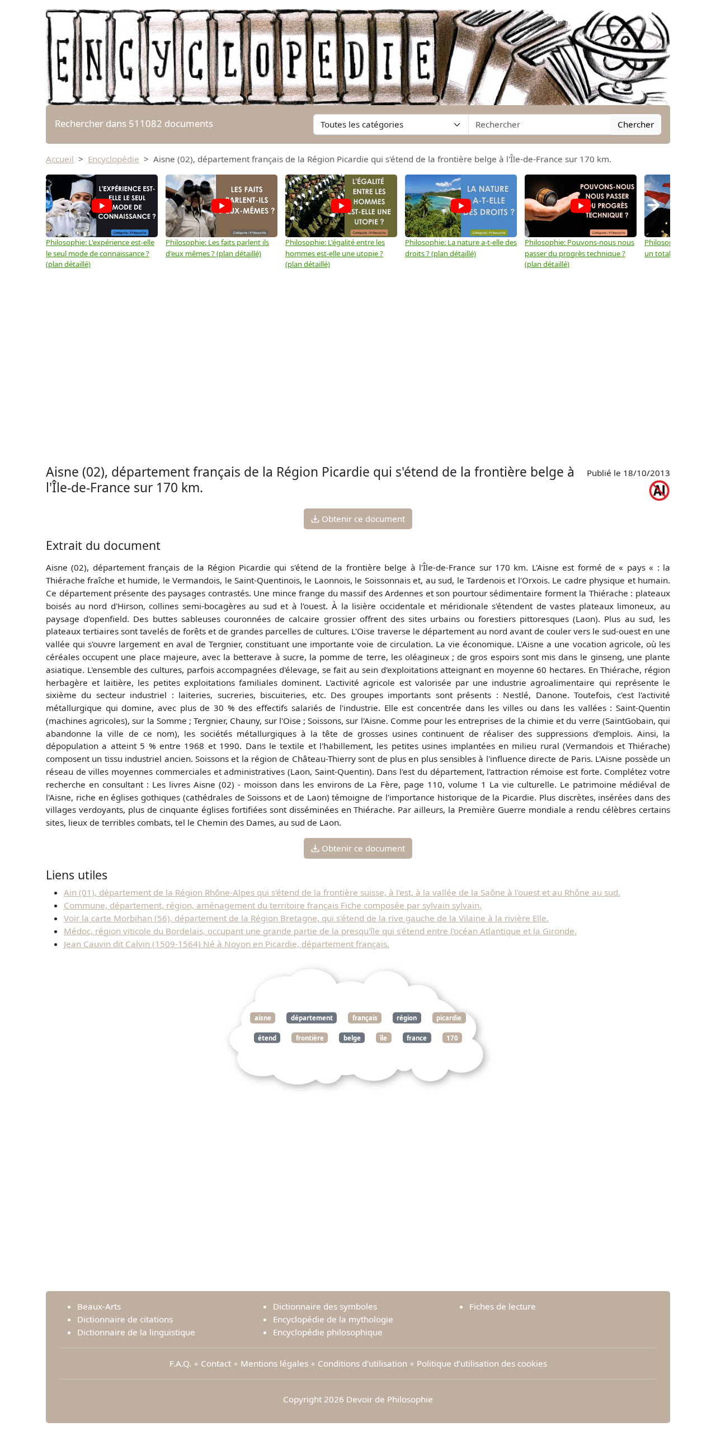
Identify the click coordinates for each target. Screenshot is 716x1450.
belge (352, 1037)
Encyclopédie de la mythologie (333, 1319)
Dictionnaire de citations (125, 1319)
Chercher (636, 124)
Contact (216, 1363)
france (417, 1037)
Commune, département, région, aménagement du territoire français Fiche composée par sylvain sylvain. (273, 905)
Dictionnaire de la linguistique (136, 1332)
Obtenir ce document (362, 518)
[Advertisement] (358, 377)
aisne (263, 1018)
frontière (310, 1037)
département (312, 1018)
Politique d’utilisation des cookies (482, 1363)
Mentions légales (274, 1363)
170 (452, 1037)
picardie (448, 1018)
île (383, 1037)
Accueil (60, 158)
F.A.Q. (180, 1363)
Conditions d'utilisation (362, 1363)
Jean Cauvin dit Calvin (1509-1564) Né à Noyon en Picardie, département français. (226, 943)
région (407, 1018)
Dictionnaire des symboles (325, 1306)
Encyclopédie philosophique (328, 1332)
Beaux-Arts (99, 1306)
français (365, 1018)
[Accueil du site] (358, 51)
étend (267, 1037)
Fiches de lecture (502, 1306)
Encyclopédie (113, 158)
